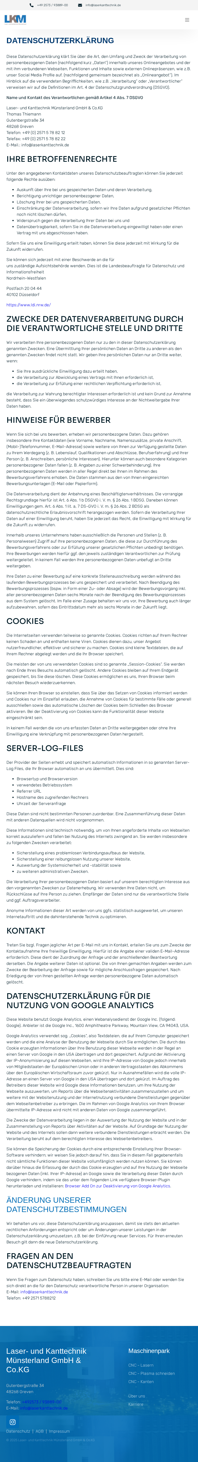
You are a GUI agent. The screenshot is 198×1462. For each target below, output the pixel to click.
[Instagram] (12, 1421)
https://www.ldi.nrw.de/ (28, 304)
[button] (187, 20)
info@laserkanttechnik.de (44, 1291)
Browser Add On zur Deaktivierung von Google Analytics (117, 1185)
